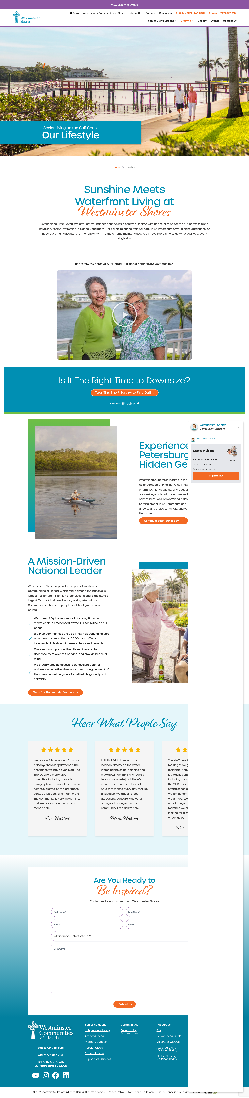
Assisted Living (94, 1036)
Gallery (202, 20)
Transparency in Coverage (173, 1092)
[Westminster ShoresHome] (26, 17)
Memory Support (96, 1042)
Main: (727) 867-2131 (224, 13)
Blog (159, 1030)
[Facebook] (56, 1075)
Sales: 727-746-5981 (51, 1048)
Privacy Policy (116, 1092)
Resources (165, 13)
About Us (135, 13)
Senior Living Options (161, 20)
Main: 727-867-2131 (50, 1055)
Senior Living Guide (169, 1036)
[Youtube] (35, 1075)
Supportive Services (98, 1059)
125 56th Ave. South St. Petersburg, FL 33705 (50, 1064)
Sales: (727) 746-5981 (192, 13)
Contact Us (230, 20)
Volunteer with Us (168, 1042)
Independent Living (97, 1030)
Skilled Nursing (94, 1053)
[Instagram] (46, 1075)
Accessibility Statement (141, 1092)
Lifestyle (186, 20)
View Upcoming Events (124, 4)
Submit (123, 1004)
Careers (150, 13)
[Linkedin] (66, 1075)
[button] (124, 315)
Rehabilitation (94, 1047)
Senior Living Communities (129, 1032)
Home (117, 167)
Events (215, 20)
